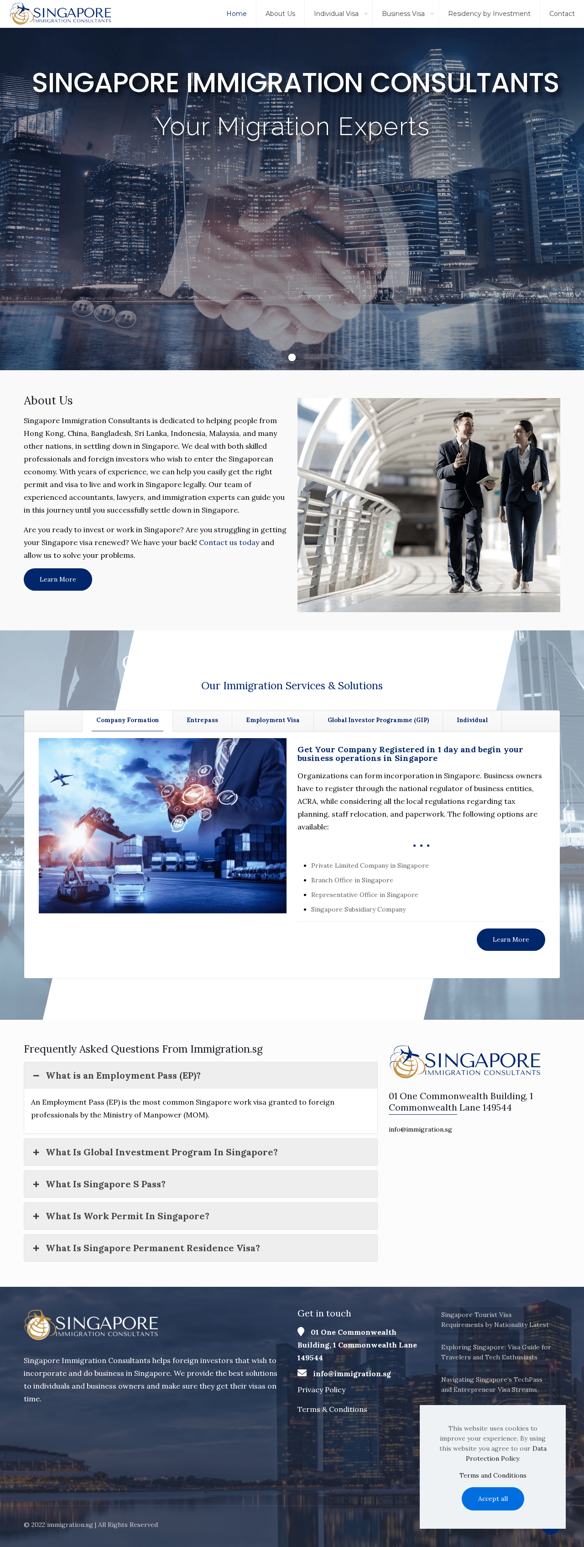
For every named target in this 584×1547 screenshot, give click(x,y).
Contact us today (229, 542)
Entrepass (202, 720)
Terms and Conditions (493, 1475)
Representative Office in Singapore (364, 895)
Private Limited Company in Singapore (370, 865)
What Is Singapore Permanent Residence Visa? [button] (153, 1247)
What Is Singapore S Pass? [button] (106, 1184)
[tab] (127, 720)
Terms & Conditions (332, 1409)
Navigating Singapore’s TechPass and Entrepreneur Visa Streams (491, 1384)
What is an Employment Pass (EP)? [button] (123, 1075)
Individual (472, 720)
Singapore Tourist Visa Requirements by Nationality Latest (495, 1320)
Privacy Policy (321, 1389)
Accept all (493, 1499)
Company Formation (127, 720)
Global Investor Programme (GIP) (378, 720)
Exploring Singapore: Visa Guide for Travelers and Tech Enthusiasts (496, 1352)
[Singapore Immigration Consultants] (61, 13)
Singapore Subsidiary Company (358, 909)
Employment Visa (273, 720)
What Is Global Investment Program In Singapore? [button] (162, 1152)
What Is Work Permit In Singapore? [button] (127, 1216)
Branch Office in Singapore (352, 880)
